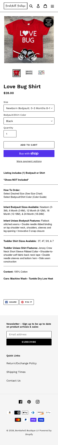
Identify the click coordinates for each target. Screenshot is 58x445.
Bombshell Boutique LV (27, 430)
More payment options (29, 161)
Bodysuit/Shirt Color (15, 115)
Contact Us (13, 380)
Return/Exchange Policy (21, 363)
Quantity (8, 127)
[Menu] (52, 6)
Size (6, 102)
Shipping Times (15, 371)
